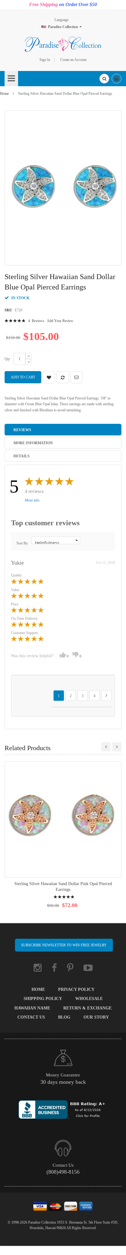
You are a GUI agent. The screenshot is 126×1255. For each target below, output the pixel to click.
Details (21, 456)
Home (4, 93)
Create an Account (73, 60)
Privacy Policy (76, 989)
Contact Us (31, 1017)
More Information (33, 443)
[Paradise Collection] (63, 44)
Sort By (22, 543)
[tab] (63, 429)
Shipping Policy (43, 998)
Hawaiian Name (32, 1008)
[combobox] (104, 78)
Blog (64, 1017)
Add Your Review (60, 321)
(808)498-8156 (63, 1172)
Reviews (22, 430)
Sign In (44, 60)
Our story (96, 1017)
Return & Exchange (87, 1008)
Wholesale (89, 998)
